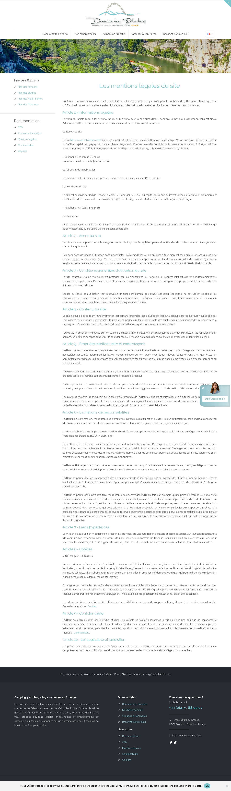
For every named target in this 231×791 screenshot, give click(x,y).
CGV (20, 127)
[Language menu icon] (209, 34)
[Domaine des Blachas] (116, 14)
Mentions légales (27, 139)
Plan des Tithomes (28, 104)
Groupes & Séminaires (134, 716)
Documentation (130, 736)
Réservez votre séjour (134, 722)
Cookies (92, 606)
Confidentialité (81, 632)
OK (207, 785)
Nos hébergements (132, 710)
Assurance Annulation (29, 133)
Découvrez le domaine (134, 704)
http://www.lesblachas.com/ (86, 140)
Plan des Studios (27, 92)
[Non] (226, 786)
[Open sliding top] (227, 4)
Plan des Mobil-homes (30, 98)
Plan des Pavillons (28, 87)
